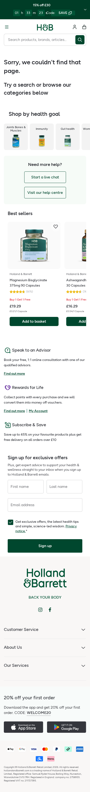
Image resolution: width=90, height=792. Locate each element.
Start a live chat (45, 177)
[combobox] (39, 40)
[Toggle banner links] (85, 10)
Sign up (45, 545)
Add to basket (34, 321)
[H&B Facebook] (50, 610)
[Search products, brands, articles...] (80, 40)
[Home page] (45, 27)
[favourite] (55, 226)
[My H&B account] (74, 27)
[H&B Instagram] (40, 610)
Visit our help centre (45, 192)
